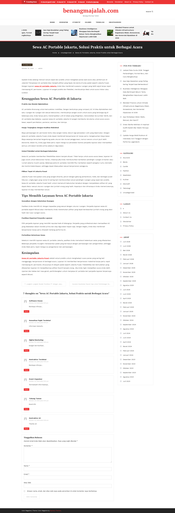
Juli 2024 (126, 333)
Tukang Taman (35, 398)
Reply (26, 311)
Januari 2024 (128, 355)
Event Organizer (35, 379)
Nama (27, 466)
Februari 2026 (128, 259)
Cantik (125, 166)
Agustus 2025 (128, 285)
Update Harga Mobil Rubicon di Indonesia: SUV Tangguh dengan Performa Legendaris (135, 138)
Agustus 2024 (128, 329)
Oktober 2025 (128, 277)
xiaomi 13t (72, 2)
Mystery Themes (55, 510)
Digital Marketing (36, 340)
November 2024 (129, 316)
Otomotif (76, 22)
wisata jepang (93, 2)
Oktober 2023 (128, 368)
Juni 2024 (127, 338)
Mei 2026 (126, 250)
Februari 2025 (128, 307)
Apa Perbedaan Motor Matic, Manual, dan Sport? (134, 118)
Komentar (28, 446)
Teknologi (100, 22)
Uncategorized (115, 22)
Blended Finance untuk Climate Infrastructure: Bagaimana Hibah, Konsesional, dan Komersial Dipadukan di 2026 (122, 32)
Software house (36, 301)
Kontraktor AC (35, 418)
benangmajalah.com (91, 10)
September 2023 (129, 373)
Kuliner (88, 22)
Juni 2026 (127, 246)
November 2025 (129, 272)
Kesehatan (63, 22)
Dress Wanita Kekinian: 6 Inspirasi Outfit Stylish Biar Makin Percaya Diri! (136, 128)
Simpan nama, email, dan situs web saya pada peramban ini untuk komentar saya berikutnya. (62, 491)
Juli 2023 (126, 381)
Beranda (110, 2)
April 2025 (127, 298)
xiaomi (82, 2)
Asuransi (126, 158)
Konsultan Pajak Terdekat (40, 320)
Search (148, 11)
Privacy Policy (138, 2)
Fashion (126, 171)
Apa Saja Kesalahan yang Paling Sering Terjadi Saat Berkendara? (51, 32)
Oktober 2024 (128, 320)
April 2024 (127, 342)
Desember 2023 (129, 359)
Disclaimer (119, 2)
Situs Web (27, 483)
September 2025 (129, 281)
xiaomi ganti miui (48, 2)
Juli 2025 (126, 290)
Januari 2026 (128, 263)
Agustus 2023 (128, 377)
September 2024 (129, 325)
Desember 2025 (129, 268)
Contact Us (149, 2)
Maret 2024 (127, 346)
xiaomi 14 (62, 2)
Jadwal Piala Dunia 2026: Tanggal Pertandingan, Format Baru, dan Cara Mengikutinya (136, 73)
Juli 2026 (126, 242)
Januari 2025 (128, 311)
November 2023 (129, 364)
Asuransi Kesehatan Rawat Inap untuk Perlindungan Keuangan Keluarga (93, 284)
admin (40, 68)
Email (26, 474)
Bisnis (52, 22)
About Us (127, 2)
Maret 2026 (127, 255)
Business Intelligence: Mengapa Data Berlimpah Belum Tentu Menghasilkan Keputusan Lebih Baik (86, 33)
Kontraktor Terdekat (37, 359)
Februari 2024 (128, 351)
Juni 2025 (127, 294)
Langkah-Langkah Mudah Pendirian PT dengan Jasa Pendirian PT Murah (46, 284)
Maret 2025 (127, 303)
